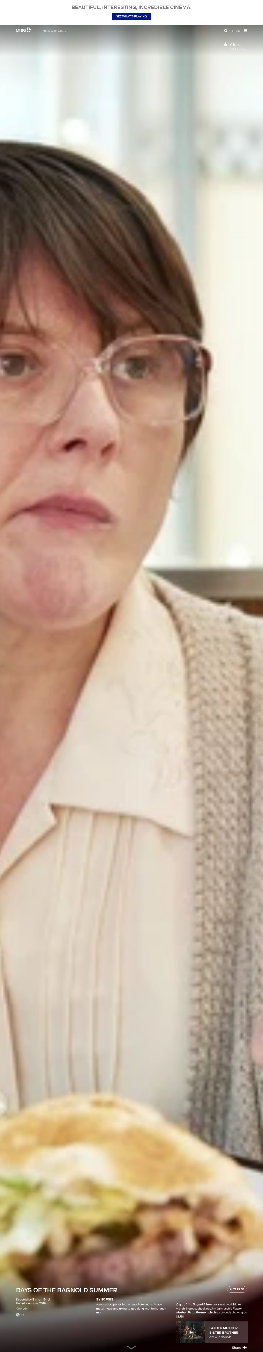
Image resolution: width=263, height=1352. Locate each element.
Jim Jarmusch (220, 1336)
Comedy (22, 1308)
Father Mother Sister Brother (223, 1330)
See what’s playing (131, 16)
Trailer (238, 1289)
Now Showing (54, 30)
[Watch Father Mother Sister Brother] (190, 1332)
